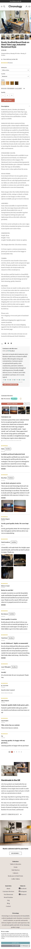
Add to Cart (8, 100)
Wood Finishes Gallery (11, 88)
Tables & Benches (15, 864)
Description (5, 106)
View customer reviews (10, 384)
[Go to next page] (22, 752)
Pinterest (23, 894)
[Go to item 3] (22, 410)
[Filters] (25, 404)
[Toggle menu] (1, 6)
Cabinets (15, 873)
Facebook (23, 888)
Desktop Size (4, 67)
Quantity (3, 92)
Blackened (4, 76)
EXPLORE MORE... (15, 853)
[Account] (26, 6)
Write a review (12, 403)
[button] (4, 63)
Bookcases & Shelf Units (15, 876)
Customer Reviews (8, 891)
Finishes (3, 80)
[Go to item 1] (5, 410)
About (8, 888)
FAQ (8, 900)
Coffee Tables (15, 879)
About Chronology (10, 814)
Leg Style (3, 73)
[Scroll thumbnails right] (28, 410)
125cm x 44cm (5, 70)
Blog (8, 903)
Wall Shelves (15, 870)
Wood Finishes (8, 897)
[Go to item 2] (13, 410)
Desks (15, 867)
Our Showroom (8, 894)
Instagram (23, 891)
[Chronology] (15, 6)
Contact (8, 906)
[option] (15, 22)
